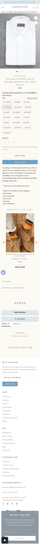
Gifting (4, 421)
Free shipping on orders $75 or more (20, 2)
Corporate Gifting (8, 476)
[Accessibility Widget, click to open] (3, 272)
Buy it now (20, 162)
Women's (5, 404)
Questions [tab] (16, 323)
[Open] (4, 540)
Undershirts (6, 414)
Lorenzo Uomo (19, 76)
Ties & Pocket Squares (9, 418)
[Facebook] (3, 503)
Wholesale (6, 472)
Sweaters (5, 400)
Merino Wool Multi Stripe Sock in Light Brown (20, 255)
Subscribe (20, 538)
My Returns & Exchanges (10, 469)
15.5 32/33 (6, 107)
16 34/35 (6, 112)
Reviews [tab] (4, 323)
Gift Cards (5, 450)
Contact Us (6, 462)
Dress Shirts (6, 397)
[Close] (36, 513)
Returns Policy (7, 436)
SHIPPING (6, 281)
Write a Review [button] (19, 312)
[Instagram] (12, 503)
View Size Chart (32, 98)
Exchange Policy (7, 440)
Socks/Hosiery (7, 407)
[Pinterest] (17, 503)
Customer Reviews (8, 443)
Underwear (6, 411)
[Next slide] (36, 242)
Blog (3, 447)
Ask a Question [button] (21, 319)
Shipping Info (6, 433)
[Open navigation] (3, 7)
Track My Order (7, 465)
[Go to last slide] (4, 242)
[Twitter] (7, 503)
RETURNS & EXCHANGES (13, 288)
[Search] (34, 7)
